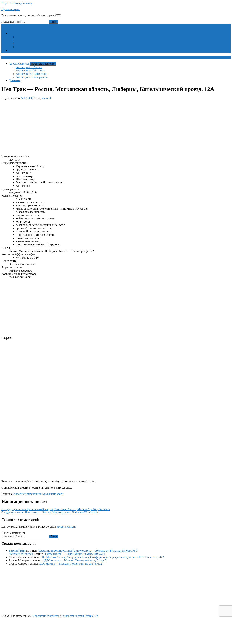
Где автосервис (10, 9)
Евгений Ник (17, 550)
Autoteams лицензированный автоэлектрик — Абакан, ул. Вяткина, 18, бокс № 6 (87, 550)
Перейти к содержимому (16, 3)
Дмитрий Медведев (21, 553)
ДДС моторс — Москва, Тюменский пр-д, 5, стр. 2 (75, 560)
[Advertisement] (110, 126)
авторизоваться (66, 526)
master (45, 98)
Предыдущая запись (55, 509)
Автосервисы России (29, 36)
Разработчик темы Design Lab (79, 615)
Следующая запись (50, 512)
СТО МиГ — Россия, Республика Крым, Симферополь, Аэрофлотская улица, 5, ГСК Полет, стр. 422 (102, 557)
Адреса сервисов (21, 33)
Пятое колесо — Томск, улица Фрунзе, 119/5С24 (75, 553)
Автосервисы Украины (30, 40)
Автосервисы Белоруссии (32, 46)
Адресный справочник (27, 493)
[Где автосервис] (3, 25)
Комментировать (52, 493)
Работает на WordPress (45, 615)
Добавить (17, 50)
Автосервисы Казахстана (31, 43)
